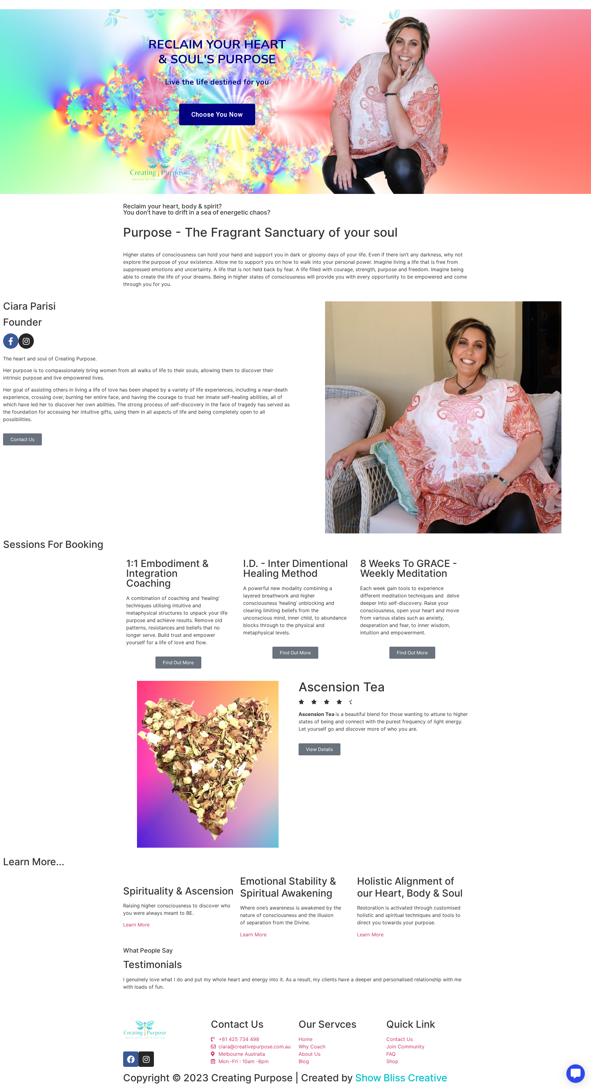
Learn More (136, 925)
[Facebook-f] (10, 341)
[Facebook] (131, 1059)
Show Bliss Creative (401, 1078)
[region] (295, 101)
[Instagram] (26, 341)
